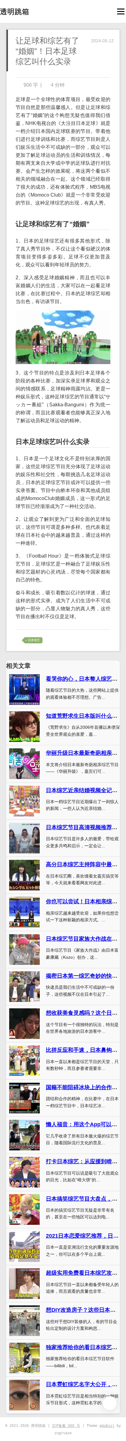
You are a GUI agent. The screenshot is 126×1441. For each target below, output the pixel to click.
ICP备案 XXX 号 (66, 1426)
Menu (120, 11)
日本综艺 (34, 640)
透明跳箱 (14, 12)
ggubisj (106, 1426)
